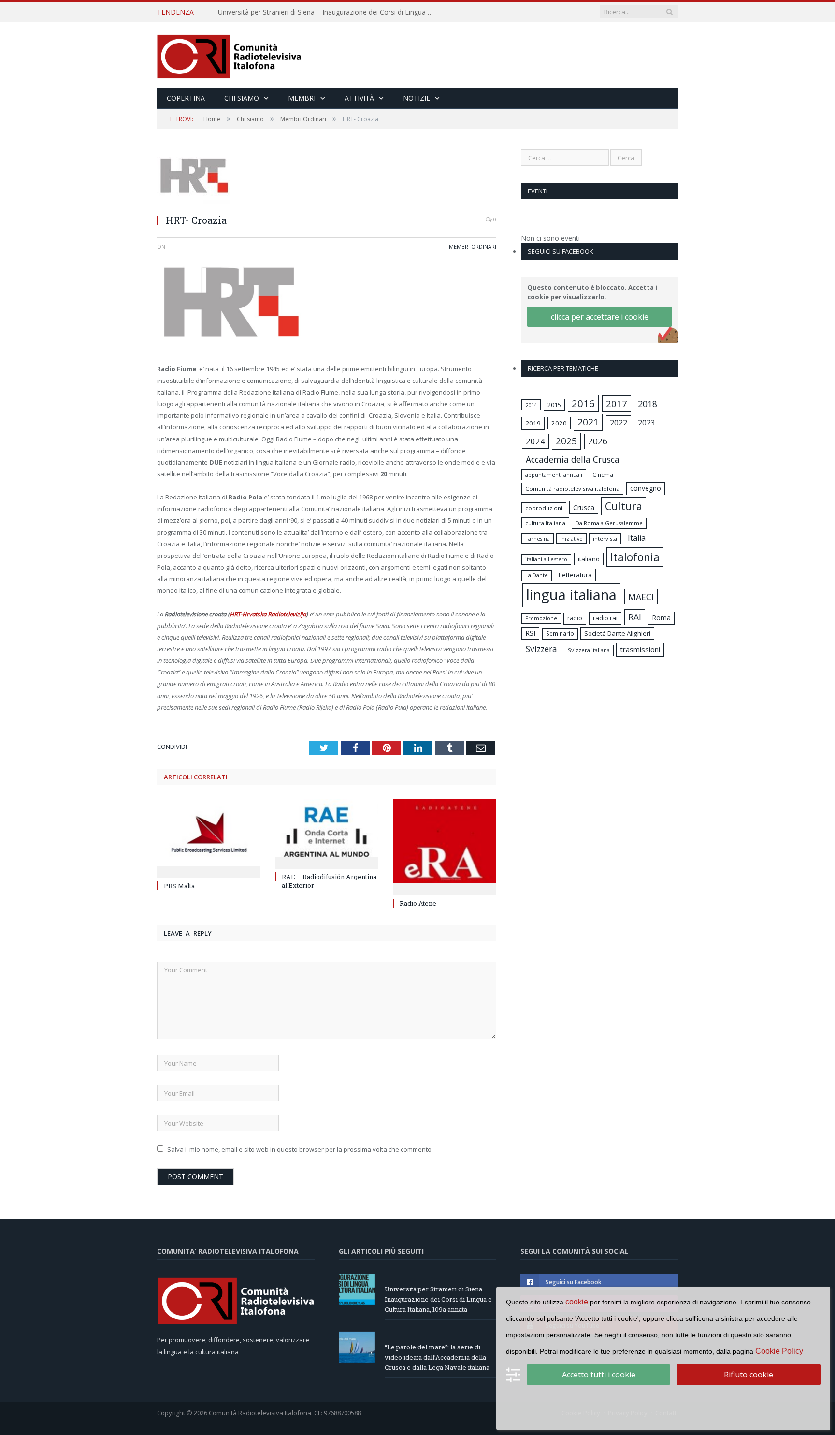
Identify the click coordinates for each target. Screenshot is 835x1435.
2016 (583, 403)
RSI (530, 633)
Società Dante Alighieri (617, 633)
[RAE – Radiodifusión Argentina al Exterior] (326, 832)
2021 (588, 421)
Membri (302, 97)
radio (574, 618)
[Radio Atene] (444, 846)
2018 (647, 404)
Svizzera (541, 649)
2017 (616, 403)
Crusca (583, 507)
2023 (646, 422)
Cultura (623, 506)
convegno (645, 488)
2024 (535, 441)
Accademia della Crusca (572, 459)
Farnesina (537, 538)
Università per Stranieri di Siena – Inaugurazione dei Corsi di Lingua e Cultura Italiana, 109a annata (438, 1299)
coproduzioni (543, 508)
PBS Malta (179, 885)
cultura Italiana (545, 523)
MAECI (641, 596)
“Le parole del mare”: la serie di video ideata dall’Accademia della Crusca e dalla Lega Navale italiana (329, 12)
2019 (533, 423)
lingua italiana (571, 594)
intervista (605, 538)
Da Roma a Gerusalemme (609, 523)
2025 (566, 441)
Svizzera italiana (589, 650)
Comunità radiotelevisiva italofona (572, 488)
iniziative (571, 538)
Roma (661, 617)
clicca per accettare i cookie (599, 316)
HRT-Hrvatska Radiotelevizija (268, 614)
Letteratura (575, 575)
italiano (589, 559)
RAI (634, 617)
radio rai (605, 618)
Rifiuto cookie (748, 1374)
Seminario (560, 633)
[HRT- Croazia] (326, 177)
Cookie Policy (779, 1351)
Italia (637, 537)
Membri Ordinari (472, 246)
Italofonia (635, 557)
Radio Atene (418, 903)
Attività (359, 97)
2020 (559, 423)
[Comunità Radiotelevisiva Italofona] (229, 55)
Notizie (416, 97)
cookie (576, 1302)
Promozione (541, 618)
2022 (618, 422)
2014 (531, 405)
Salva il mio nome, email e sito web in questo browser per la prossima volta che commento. (300, 1149)
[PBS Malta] (208, 837)
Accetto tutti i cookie (598, 1374)
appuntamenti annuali (553, 474)
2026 (597, 441)
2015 (554, 404)
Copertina (186, 97)
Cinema (602, 474)
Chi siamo (241, 97)
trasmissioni (640, 649)
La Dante (536, 575)
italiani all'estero (546, 559)
